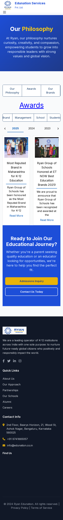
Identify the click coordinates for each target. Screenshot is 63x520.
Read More (16, 215)
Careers (7, 407)
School (40, 117)
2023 (47, 128)
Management (23, 117)
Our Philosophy (12, 90)
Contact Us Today (31, 291)
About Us (8, 378)
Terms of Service (41, 507)
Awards (31, 88)
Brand (6, 117)
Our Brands (50, 90)
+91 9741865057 (17, 439)
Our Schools (10, 396)
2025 (15, 128)
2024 (31, 128)
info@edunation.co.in (20, 445)
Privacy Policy (19, 507)
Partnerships (10, 390)
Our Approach (12, 384)
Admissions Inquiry (32, 281)
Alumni (7, 401)
